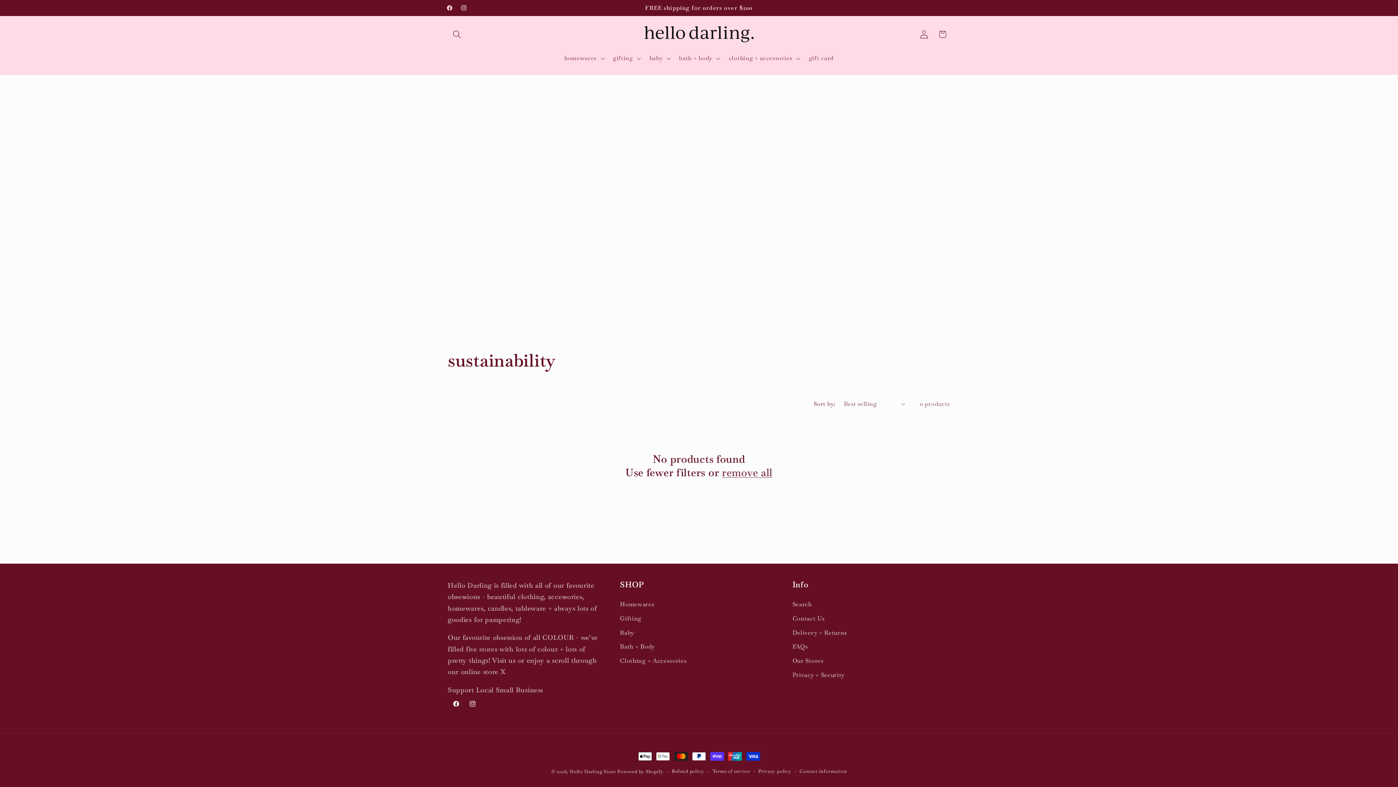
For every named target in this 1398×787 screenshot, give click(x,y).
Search (802, 604)
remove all (747, 472)
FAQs (800, 646)
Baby (627, 633)
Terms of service (731, 771)
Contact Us (809, 618)
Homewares (637, 604)
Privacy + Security (819, 675)
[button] (457, 34)
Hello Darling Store (593, 771)
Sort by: (825, 404)
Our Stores (808, 661)
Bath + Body (637, 646)
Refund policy (688, 771)
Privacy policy (774, 771)
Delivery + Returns (820, 633)
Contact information (823, 771)
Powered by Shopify (640, 771)
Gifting (630, 618)
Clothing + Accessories (653, 661)
